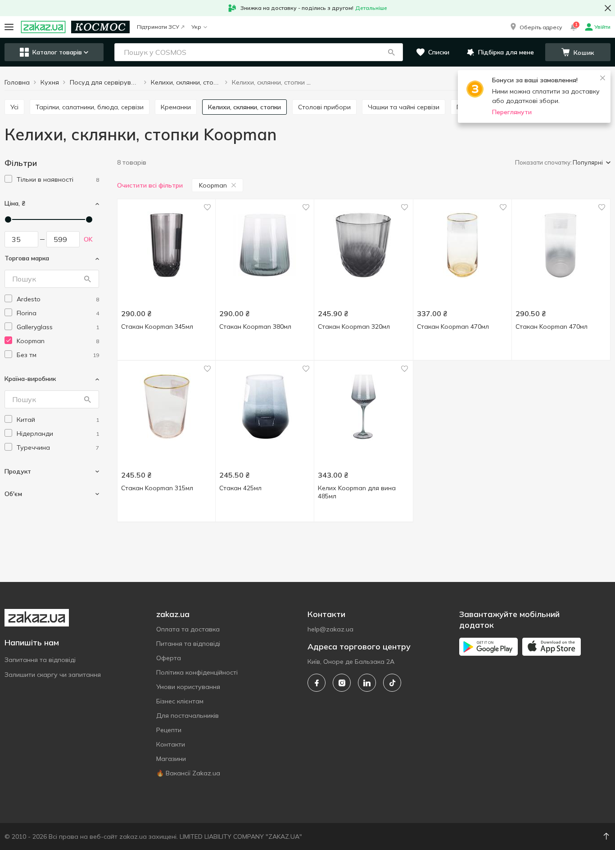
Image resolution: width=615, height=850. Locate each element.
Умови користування (188, 687)
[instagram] (342, 683)
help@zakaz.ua (330, 629)
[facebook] (317, 683)
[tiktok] (392, 683)
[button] (535, 27)
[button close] (608, 8)
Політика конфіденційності (197, 672)
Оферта (168, 658)
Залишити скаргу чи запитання (53, 675)
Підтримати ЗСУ (158, 26)
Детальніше (371, 7)
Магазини (171, 759)
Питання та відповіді (188, 644)
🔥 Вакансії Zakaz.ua (188, 773)
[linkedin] (367, 683)
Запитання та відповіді (40, 660)
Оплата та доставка (188, 629)
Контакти (170, 744)
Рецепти (168, 730)
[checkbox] (8, 179)
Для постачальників (187, 715)
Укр (196, 26)
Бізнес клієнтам (179, 701)
